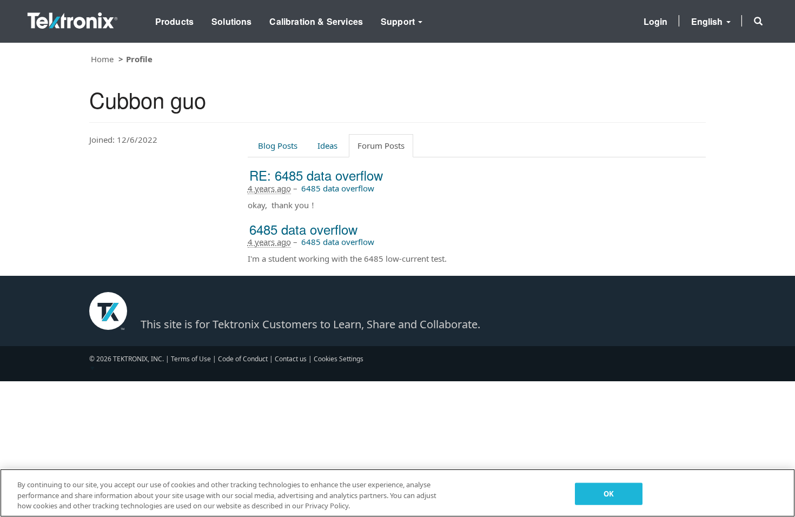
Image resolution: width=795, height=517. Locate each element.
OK (609, 493)
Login (656, 21)
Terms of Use (191, 358)
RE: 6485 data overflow (316, 174)
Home (102, 59)
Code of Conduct (243, 358)
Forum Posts (381, 145)
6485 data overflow (337, 188)
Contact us (291, 358)
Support (399, 21)
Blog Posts (277, 145)
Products (174, 21)
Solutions (231, 21)
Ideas (327, 145)
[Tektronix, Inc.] (72, 18)
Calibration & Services (316, 21)
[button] (758, 21)
